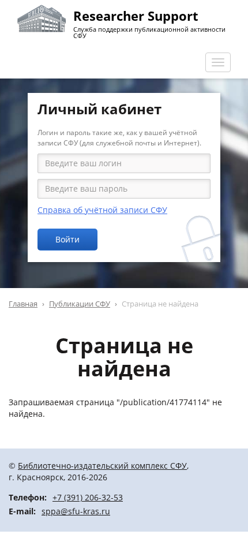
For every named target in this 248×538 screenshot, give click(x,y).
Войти (67, 239)
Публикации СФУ (79, 303)
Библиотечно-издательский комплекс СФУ (102, 465)
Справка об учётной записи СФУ (102, 209)
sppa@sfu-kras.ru (76, 511)
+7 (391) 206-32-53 (87, 497)
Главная (23, 303)
